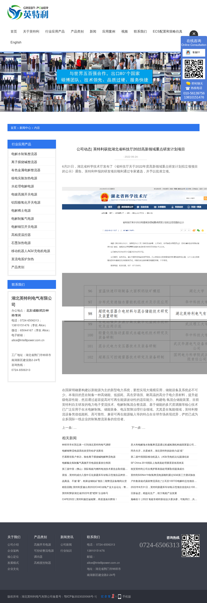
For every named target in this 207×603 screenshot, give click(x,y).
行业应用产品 (55, 31)
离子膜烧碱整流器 (24, 161)
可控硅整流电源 (44, 550)
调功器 (38, 556)
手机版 (127, 596)
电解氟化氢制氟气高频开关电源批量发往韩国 (86, 462)
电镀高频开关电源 (24, 194)
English (16, 42)
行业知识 (66, 550)
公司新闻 (66, 544)
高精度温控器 (21, 234)
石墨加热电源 (21, 242)
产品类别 (77, 31)
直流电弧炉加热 (22, 259)
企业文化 (13, 569)
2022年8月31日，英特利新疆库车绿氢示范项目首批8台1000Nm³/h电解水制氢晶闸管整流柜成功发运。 (164, 487)
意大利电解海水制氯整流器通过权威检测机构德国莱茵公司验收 (164, 444)
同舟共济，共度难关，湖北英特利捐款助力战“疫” (157, 450)
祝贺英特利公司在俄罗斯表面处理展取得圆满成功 (157, 468)
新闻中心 (25, 128)
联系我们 (140, 31)
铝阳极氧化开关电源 (25, 202)
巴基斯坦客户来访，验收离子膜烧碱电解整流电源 (88, 456)
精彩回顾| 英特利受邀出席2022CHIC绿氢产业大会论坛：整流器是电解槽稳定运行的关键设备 (95, 487)
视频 (124, 31)
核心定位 (13, 556)
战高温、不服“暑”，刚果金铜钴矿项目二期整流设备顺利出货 (94, 481)
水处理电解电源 (22, 186)
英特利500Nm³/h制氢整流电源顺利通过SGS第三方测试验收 (163, 474)
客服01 (196, 52)
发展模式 (13, 563)
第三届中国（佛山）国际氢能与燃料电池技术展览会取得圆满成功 (95, 468)
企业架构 (13, 550)
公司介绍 (13, 544)
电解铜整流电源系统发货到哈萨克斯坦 (82, 450)
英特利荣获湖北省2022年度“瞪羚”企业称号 (85, 493)
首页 (14, 31)
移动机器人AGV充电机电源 (30, 250)
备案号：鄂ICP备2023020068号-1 (74, 596)
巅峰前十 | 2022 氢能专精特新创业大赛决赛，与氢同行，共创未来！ (164, 499)
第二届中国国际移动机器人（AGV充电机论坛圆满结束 (160, 456)
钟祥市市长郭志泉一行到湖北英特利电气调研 (86, 444)
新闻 (93, 31)
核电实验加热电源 (24, 178)
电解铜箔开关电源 (24, 226)
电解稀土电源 (21, 210)
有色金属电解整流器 (25, 170)
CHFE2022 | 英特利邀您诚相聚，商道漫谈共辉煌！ (89, 499)
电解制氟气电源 (22, 218)
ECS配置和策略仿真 (167, 31)
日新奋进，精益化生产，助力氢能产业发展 (154, 493)
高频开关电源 (42, 544)
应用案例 (108, 31)
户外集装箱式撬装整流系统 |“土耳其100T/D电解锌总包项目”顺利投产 (164, 481)
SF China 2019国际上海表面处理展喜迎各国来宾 (157, 462)
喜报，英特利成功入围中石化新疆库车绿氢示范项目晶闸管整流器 (95, 474)
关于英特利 (31, 31)
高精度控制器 (42, 563)
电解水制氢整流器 (24, 153)
